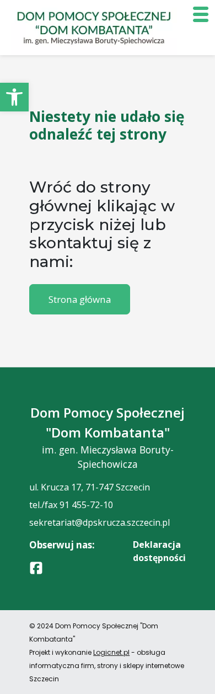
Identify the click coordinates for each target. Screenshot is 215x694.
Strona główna (80, 299)
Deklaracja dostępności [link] (159, 551)
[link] (14, 97)
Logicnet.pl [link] (111, 652)
